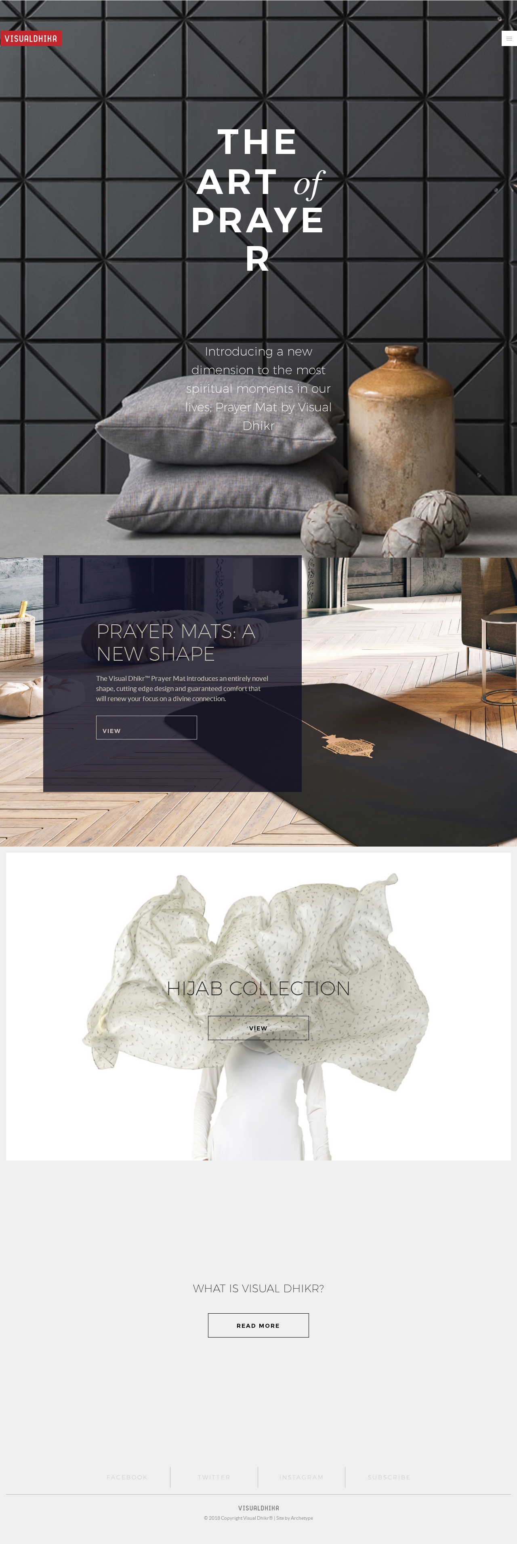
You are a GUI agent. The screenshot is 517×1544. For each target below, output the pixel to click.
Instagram (302, 1477)
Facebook (127, 1477)
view (258, 1028)
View (112, 731)
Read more (258, 1325)
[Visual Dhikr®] (31, 37)
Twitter (214, 1477)
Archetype (302, 1518)
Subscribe (389, 1477)
